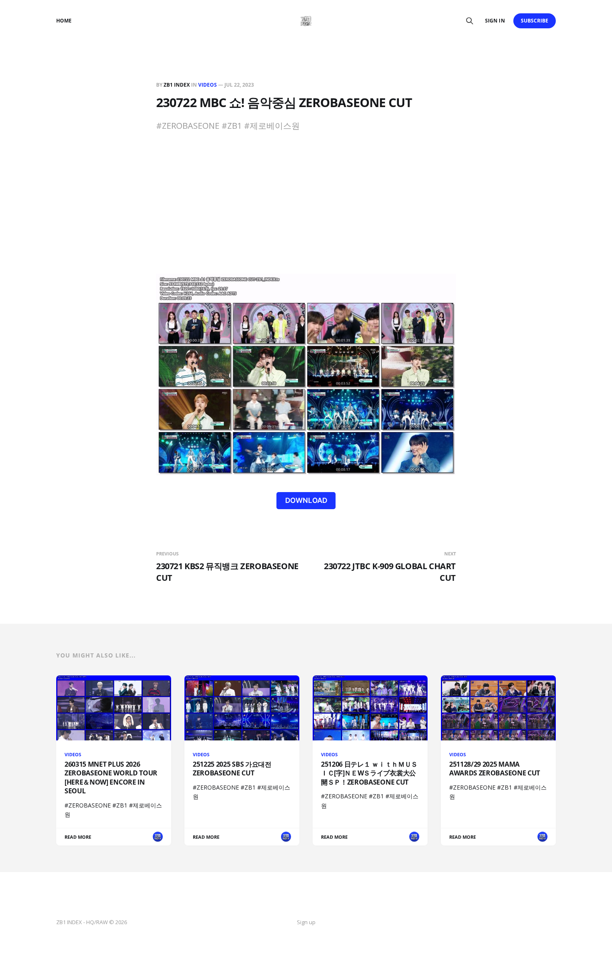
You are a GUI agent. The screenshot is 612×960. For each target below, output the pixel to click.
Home (64, 20)
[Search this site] (469, 21)
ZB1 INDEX (177, 84)
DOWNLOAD (306, 500)
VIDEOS (207, 84)
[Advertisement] (306, 211)
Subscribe (535, 20)
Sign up (306, 922)
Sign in (495, 20)
